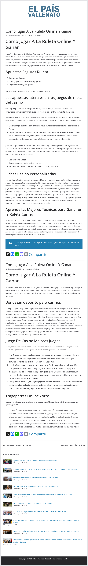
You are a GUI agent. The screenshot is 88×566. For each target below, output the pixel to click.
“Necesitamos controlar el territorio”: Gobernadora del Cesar (35, 478)
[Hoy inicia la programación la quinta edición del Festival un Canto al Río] (7, 513)
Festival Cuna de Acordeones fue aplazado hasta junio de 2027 (36, 486)
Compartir (37, 254)
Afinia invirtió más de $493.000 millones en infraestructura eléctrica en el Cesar (42, 495)
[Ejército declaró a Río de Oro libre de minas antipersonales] (7, 461)
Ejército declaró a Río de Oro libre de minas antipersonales (35, 461)
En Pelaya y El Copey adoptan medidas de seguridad (32, 503)
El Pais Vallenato (39, 559)
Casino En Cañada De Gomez (18, 445)
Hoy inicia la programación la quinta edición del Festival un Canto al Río (40, 512)
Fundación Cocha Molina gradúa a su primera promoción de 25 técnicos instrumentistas (46, 531)
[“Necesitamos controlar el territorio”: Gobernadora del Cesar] (7, 479)
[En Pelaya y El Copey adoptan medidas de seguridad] (7, 504)
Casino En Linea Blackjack (71, 445)
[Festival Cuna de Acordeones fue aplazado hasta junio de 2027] (7, 487)
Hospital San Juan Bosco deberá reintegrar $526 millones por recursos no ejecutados (45, 469)
